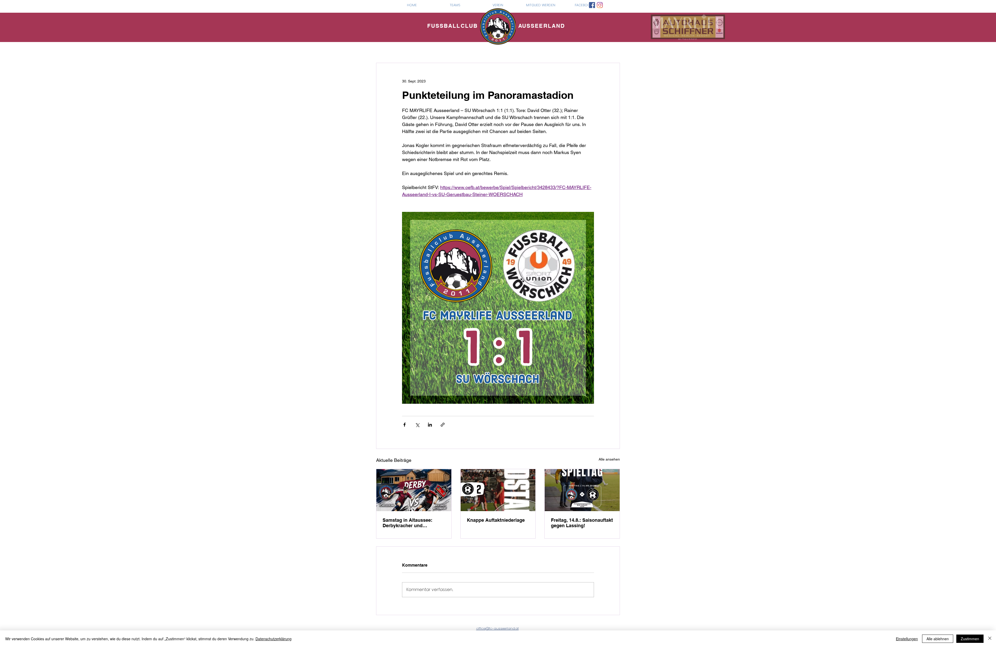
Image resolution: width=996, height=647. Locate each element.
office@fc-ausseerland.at (497, 628)
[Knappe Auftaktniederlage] (498, 490)
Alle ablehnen (937, 638)
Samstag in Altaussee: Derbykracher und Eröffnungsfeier (407, 522)
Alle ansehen (609, 459)
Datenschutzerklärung (273, 638)
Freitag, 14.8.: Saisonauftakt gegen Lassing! (582, 522)
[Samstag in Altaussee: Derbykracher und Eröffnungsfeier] (413, 490)
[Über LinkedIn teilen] (429, 424)
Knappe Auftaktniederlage (496, 520)
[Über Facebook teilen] (404, 424)
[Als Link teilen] (442, 424)
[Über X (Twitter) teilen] (417, 424)
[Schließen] (990, 639)
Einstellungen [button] (907, 638)
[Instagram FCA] (600, 5)
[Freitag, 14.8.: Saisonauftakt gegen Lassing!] (582, 490)
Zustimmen (970, 638)
